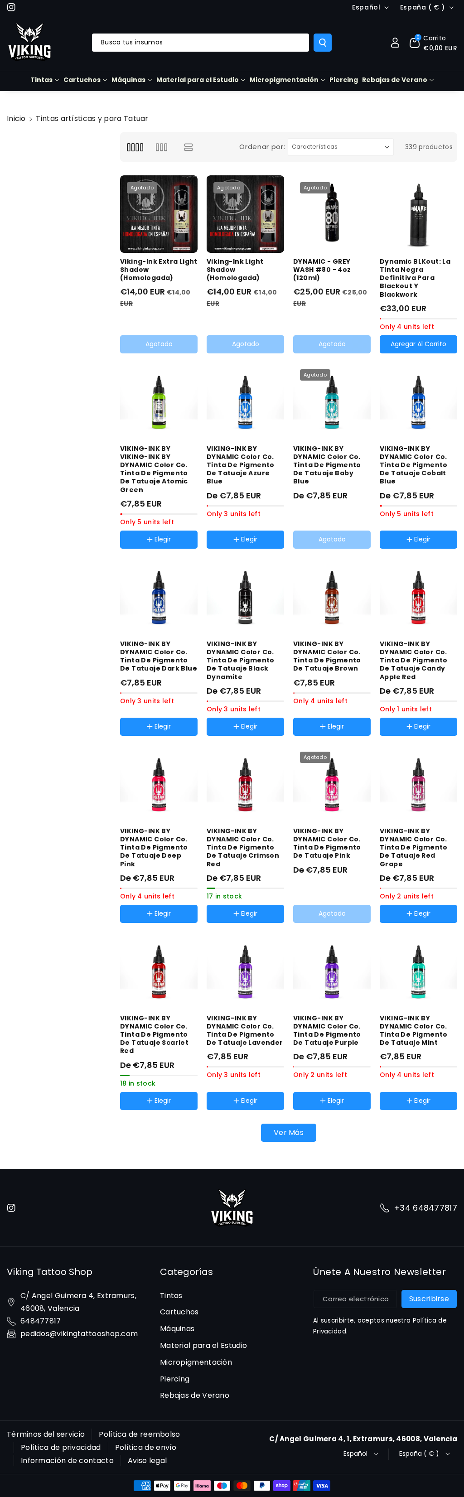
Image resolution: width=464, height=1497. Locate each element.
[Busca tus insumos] (323, 43)
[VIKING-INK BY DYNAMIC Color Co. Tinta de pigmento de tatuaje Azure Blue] (245, 401)
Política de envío (146, 1447)
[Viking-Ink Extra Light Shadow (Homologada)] (159, 214)
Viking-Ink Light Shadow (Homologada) (235, 269)
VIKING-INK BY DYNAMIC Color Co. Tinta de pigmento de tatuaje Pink (327, 843)
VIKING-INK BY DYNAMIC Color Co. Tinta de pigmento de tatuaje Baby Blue (327, 465)
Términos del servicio (46, 1434)
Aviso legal (147, 1460)
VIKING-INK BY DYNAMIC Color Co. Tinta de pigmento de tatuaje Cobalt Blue (414, 465)
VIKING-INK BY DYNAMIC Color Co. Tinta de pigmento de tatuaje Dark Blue (158, 656)
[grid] (135, 147)
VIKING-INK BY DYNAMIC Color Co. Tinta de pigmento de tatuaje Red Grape (414, 847)
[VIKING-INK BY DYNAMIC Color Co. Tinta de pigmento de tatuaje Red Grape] (418, 783)
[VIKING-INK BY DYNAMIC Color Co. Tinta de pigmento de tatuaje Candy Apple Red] (418, 596)
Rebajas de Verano (394, 79)
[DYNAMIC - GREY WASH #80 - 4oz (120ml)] (332, 214)
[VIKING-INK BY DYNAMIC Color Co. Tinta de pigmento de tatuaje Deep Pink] (159, 783)
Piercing (174, 1379)
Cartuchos (82, 79)
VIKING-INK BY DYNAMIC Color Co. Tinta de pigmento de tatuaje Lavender (245, 1030)
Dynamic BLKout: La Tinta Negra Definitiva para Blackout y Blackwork (415, 278)
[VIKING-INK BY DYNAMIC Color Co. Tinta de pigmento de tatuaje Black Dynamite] (245, 596)
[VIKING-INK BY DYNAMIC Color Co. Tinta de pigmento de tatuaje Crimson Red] (245, 783)
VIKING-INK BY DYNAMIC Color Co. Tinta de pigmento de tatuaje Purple (327, 1030)
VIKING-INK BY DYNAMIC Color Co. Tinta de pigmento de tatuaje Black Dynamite (241, 660)
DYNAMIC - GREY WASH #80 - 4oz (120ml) (322, 269)
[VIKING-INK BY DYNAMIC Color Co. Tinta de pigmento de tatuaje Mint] (418, 970)
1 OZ (222, 738)
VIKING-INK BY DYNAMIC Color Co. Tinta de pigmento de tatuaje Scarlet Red (154, 1034)
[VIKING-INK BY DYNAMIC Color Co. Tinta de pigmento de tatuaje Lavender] (245, 970)
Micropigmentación (284, 79)
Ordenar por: (262, 146)
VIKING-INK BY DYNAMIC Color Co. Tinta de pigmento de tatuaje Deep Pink (154, 847)
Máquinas (128, 79)
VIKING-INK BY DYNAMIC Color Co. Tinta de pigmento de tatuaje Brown (327, 656)
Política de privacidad (61, 1447)
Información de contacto (67, 1460)
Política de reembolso (139, 1434)
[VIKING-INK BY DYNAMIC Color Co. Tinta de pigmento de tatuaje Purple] (332, 970)
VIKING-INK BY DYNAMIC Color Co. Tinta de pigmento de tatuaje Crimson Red (243, 847)
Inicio (16, 118)
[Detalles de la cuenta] (395, 43)
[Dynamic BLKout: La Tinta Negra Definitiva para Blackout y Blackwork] (418, 214)
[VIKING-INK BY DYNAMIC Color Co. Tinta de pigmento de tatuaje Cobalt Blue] (418, 401)
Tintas (41, 79)
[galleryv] (161, 147)
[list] (189, 147)
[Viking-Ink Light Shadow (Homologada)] (245, 214)
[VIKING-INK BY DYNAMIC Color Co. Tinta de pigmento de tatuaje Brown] (332, 596)
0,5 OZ (253, 738)
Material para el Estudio (197, 79)
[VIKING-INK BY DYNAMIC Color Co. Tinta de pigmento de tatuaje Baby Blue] (332, 401)
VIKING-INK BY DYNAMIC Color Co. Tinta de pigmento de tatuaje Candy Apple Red (414, 660)
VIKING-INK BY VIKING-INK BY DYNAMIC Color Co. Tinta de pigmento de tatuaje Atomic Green (154, 469)
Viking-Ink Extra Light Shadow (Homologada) (159, 269)
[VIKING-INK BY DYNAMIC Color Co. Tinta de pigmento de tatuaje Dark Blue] (159, 596)
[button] (433, 42)
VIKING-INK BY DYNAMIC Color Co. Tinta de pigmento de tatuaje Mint (414, 1030)
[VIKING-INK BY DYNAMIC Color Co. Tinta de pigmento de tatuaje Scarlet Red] (159, 970)
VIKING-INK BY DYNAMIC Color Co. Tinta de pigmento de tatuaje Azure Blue (241, 465)
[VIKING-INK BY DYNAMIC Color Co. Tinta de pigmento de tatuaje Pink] (332, 783)
